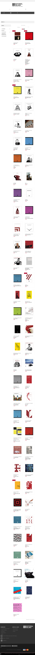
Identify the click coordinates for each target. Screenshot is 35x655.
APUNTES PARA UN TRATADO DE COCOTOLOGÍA (28, 527)
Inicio (3, 25)
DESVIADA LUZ (27, 301)
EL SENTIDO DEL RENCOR (17, 456)
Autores (3, 28)
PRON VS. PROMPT (16, 614)
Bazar (3, 30)
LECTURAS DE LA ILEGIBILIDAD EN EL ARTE (16, 166)
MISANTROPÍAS (27, 42)
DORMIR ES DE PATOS (28, 353)
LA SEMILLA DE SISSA (28, 130)
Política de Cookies (3, 632)
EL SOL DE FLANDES (28, 420)
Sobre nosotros (3, 631)
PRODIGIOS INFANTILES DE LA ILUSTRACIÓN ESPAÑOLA (17, 562)
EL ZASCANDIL (27, 509)
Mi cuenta (14, 631)
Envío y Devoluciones (15, 628)
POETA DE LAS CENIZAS (17, 353)
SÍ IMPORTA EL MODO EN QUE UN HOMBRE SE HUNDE (29, 319)
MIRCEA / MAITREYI (28, 561)
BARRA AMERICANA (28, 251)
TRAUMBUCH (15, 544)
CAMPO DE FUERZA (16, 216)
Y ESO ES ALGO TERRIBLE (29, 474)
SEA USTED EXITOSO (28, 369)
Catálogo (4, 32)
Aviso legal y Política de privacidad (5, 628)
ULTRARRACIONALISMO (17, 509)
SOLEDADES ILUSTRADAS (29, 267)
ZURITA (26, 199)
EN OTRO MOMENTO (16, 251)
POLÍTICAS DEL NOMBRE (29, 79)
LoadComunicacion (19, 649)
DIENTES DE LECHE (16, 113)
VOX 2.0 (26, 59)
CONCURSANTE (15, 42)
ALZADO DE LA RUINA (16, 301)
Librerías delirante (4, 34)
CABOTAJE (15, 59)
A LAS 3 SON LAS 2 (16, 267)
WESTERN (15, 369)
